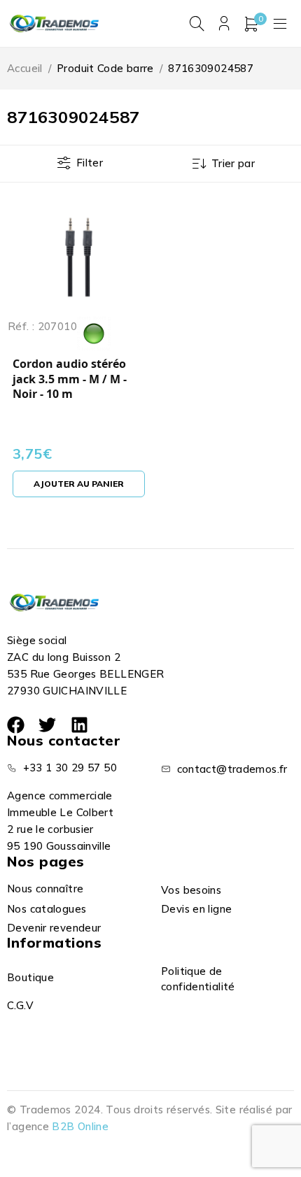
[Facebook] (15, 725)
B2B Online (80, 1126)
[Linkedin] (79, 725)
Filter (89, 162)
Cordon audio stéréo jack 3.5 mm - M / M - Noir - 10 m (70, 379)
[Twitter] (47, 725)
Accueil (25, 68)
